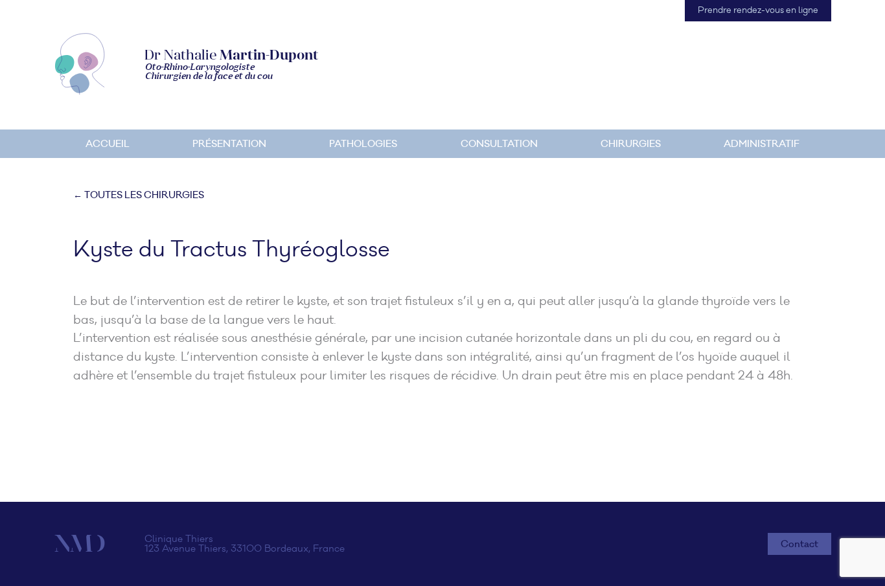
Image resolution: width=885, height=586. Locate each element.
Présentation (229, 143)
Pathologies (363, 143)
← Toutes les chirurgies (138, 194)
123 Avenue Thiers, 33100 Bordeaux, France (244, 548)
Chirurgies (631, 143)
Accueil (108, 143)
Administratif (761, 143)
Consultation (499, 143)
